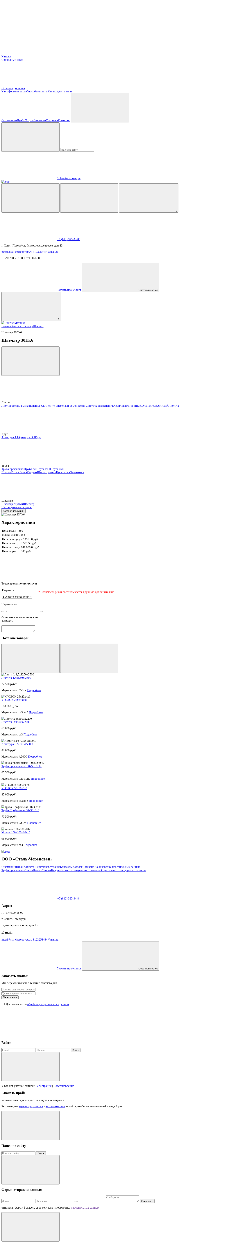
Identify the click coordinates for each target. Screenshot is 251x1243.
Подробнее (34, 690)
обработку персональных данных (48, 1004)
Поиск (41, 1153)
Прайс (21, 120)
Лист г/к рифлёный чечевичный (106, 405)
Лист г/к (173, 405)
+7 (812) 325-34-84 (68, 239)
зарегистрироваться (31, 1106)
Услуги (29, 120)
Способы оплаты (37, 91)
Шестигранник (46, 472)
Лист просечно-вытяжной (17, 405)
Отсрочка (52, 120)
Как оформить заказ (13, 91)
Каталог (6, 56)
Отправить (147, 1201)
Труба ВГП (44, 469)
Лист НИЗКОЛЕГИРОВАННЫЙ (147, 405)
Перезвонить (10, 997)
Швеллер (27, 326)
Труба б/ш (31, 469)
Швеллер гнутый (12, 504)
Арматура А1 (9, 437)
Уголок (15, 472)
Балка (23, 472)
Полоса (6, 472)
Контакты (64, 120)
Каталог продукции (13, 511)
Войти (61, 178)
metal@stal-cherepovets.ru (16, 251)
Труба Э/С (57, 469)
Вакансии (40, 120)
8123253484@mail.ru (45, 251)
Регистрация (72, 178)
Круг (38, 437)
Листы (29, 870)
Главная (6, 326)
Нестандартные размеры (16, 507)
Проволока (63, 472)
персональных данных (85, 1207)
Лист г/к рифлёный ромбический (65, 405)
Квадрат (32, 472)
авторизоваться (55, 1106)
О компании (9, 120)
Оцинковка (77, 472)
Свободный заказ (12, 59)
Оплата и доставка (13, 88)
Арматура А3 (26, 437)
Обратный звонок (148, 290)
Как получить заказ (60, 91)
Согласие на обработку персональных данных (111, 866)
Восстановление (63, 1085)
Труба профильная (13, 469)
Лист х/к (39, 405)
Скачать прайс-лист (69, 289)
